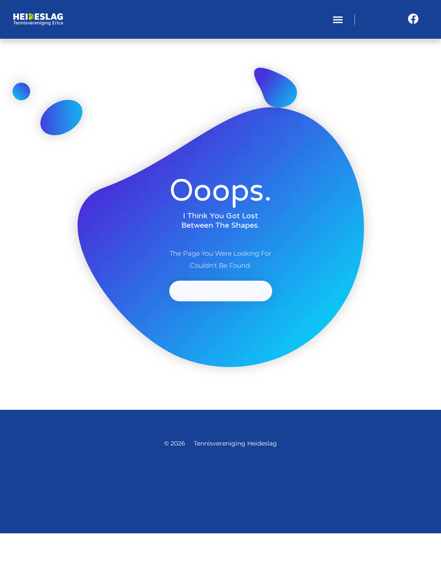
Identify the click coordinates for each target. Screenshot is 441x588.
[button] (338, 19)
